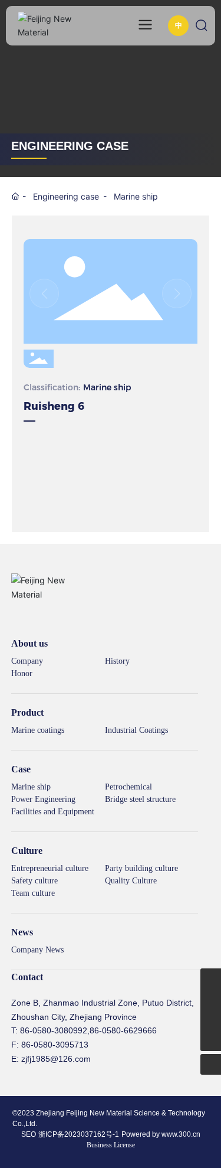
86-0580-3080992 (53, 1030)
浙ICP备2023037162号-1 (78, 1134)
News (22, 932)
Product (27, 712)
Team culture (33, 893)
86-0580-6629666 (123, 1030)
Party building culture (141, 868)
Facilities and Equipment (52, 811)
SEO (28, 1134)
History (117, 661)
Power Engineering (43, 799)
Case (21, 769)
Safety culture (34, 880)
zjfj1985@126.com (56, 1058)
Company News (37, 949)
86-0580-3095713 (54, 1044)
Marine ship (136, 196)
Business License (111, 1145)
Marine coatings (37, 730)
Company (27, 661)
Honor (21, 673)
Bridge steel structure (140, 799)
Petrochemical (128, 786)
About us (29, 643)
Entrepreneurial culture (49, 868)
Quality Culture (131, 880)
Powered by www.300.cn (160, 1134)
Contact (27, 977)
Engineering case (66, 196)
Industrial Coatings (136, 730)
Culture (26, 851)
